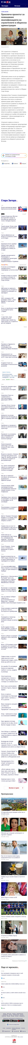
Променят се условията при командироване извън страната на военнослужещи (8, 436)
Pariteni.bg (4, 1016)
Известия (24, 1031)
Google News (7, 163)
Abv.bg (4, 1013)
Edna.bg (8, 1016)
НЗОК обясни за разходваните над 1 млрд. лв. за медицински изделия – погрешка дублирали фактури (9, 538)
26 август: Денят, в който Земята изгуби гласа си (13, 993)
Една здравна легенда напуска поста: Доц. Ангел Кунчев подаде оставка (9, 723)
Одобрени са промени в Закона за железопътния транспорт (9, 427)
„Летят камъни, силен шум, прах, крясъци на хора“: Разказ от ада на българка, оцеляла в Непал (10, 771)
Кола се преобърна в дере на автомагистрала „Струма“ (9, 309)
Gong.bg (14, 1013)
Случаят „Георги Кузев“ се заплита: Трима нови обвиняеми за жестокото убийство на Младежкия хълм (10, 754)
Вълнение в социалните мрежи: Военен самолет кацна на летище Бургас (8, 589)
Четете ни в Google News (14, 1024)
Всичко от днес (14, 788)
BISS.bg (10, 1014)
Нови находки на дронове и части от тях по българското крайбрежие (9, 609)
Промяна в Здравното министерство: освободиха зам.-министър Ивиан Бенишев (9, 346)
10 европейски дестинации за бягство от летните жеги (13, 813)
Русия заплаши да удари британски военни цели (8, 208)
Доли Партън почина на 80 (9, 897)
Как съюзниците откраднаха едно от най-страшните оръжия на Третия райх (12, 974)
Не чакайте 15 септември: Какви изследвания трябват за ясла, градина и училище (9, 669)
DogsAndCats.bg (20, 1013)
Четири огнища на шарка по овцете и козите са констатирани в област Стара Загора (9, 278)
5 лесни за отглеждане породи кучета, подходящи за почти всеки (9, 268)
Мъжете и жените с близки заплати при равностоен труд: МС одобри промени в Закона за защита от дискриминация (9, 457)
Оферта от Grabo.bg (5, 372)
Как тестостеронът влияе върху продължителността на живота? (10, 856)
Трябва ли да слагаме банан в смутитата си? (13, 877)
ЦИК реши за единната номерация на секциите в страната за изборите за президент (9, 290)
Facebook (16, 163)
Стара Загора (8, 200)
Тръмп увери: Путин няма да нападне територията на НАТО (9, 227)
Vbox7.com (9, 1013)
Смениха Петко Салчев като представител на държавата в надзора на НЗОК (8, 407)
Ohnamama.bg (16, 1014)
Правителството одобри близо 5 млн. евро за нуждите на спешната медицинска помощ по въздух (8, 247)
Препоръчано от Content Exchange (18, 960)
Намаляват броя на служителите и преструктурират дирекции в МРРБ (7, 397)
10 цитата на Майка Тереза (9, 935)
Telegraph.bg (21, 1016)
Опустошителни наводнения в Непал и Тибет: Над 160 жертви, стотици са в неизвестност (9, 678)
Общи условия (20, 1036)
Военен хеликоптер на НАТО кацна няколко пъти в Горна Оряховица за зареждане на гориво (9, 559)
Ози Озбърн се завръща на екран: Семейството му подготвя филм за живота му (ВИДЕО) (9, 734)
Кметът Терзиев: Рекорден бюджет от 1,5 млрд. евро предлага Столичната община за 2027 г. (9, 518)
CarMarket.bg (5, 1014)
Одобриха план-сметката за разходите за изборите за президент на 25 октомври (9, 499)
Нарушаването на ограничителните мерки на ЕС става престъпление (9, 355)
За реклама (8, 1028)
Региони (17, 6)
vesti (4, 997)
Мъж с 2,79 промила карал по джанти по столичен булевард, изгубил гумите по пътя (9, 647)
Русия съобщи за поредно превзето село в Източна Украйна (9, 637)
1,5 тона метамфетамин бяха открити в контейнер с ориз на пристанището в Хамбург (9, 569)
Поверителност (7, 1031)
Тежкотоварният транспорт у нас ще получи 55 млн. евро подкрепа (7, 446)
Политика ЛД (16, 1031)
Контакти (23, 1028)
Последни (5, 6)
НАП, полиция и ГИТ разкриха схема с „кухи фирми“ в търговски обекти (8, 300)
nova (4, 978)
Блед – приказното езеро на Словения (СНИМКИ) (9, 715)
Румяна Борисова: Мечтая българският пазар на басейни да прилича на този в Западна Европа (9, 218)
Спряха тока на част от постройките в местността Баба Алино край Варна (9, 527)
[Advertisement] (14, 182)
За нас (4, 1028)
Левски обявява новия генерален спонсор (13, 916)
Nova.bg (16, 1016)
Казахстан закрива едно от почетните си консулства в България (8, 388)
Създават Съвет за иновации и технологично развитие (9, 364)
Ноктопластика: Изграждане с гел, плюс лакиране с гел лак (9, 376)
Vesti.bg (12, 1016)
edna (4, 987)
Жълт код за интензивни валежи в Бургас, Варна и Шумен (9, 688)
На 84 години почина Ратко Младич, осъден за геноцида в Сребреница (9, 628)
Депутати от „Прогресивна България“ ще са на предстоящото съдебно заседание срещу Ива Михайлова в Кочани (9, 579)
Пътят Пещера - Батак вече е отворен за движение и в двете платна (8, 549)
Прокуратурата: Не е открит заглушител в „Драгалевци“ (7, 763)
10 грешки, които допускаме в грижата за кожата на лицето (13, 955)
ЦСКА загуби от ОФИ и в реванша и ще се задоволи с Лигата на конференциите (12, 1004)
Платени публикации (16, 1028)
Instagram (24, 163)
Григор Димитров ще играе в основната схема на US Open (9, 236)
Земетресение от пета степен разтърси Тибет (8, 780)
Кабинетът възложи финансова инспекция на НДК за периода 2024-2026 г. (9, 417)
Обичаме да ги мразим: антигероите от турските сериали (12, 834)
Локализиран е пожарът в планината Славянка (9, 507)
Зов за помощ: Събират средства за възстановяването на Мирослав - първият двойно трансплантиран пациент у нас (13, 600)
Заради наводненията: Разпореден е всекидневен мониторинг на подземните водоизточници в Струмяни (9, 258)
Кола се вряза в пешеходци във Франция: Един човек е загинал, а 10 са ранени (9, 696)
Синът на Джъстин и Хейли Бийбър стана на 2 (13, 984)
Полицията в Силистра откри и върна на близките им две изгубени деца (9, 619)
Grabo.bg (21, 1014)
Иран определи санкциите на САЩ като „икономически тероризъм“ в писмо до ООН (10, 706)
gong (4, 1008)
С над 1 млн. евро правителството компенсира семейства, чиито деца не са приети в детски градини (9, 320)
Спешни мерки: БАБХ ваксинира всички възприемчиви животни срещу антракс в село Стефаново (8, 488)
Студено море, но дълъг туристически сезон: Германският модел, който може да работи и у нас (9, 659)
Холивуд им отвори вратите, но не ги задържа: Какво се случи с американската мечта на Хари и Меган (13, 744)
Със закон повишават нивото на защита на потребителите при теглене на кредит (8, 468)
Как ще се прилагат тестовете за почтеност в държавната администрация (9, 478)
